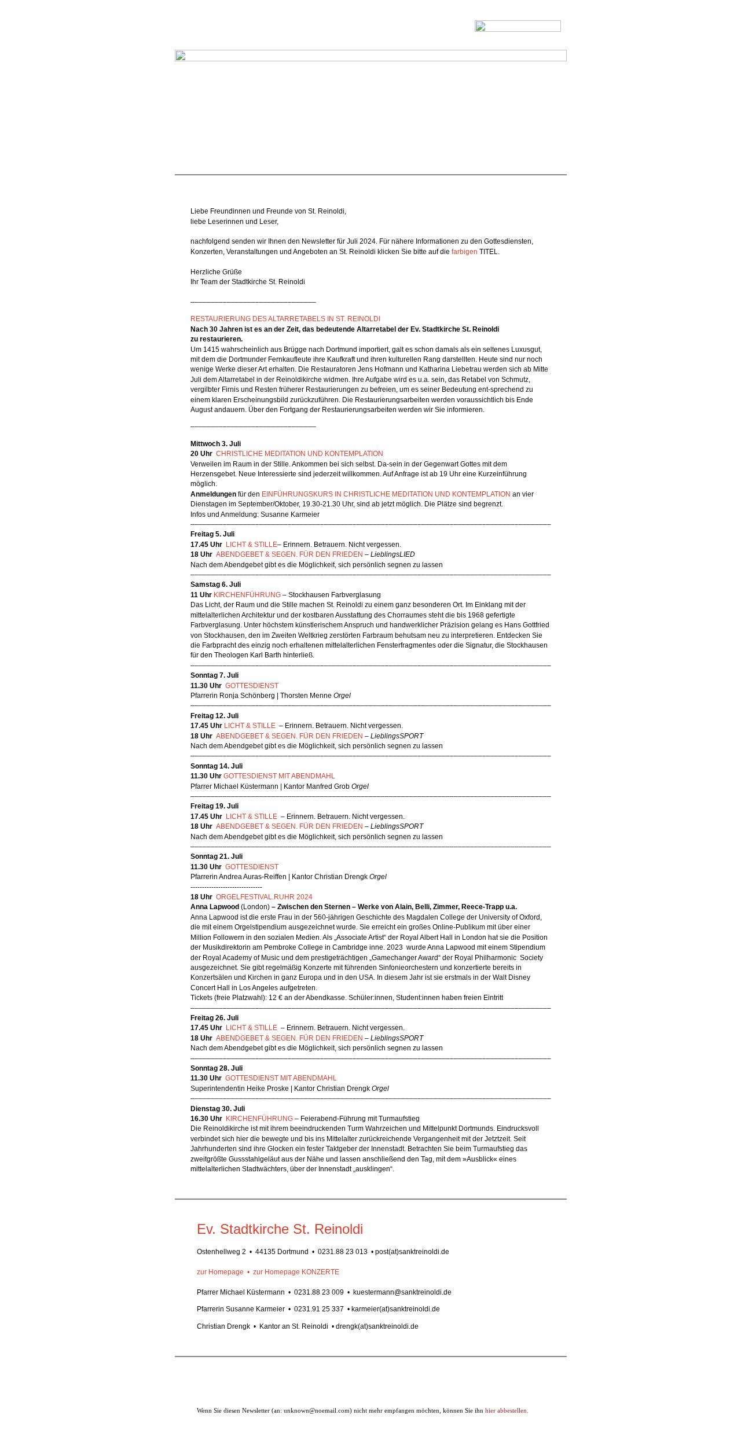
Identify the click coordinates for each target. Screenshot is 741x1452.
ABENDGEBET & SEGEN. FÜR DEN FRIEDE (287, 1038)
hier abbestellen (506, 1410)
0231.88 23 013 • (345, 1252)
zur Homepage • (225, 1272)
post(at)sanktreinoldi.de (412, 1252)
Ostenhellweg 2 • (224, 1252)
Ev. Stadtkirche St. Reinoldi (280, 1229)
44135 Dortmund (282, 1252)
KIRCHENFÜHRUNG (247, 595)
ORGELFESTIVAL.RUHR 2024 (265, 897)
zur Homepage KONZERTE (296, 1272)
